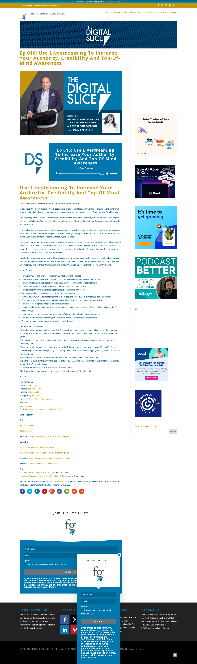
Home (106, 12)
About (163, 12)
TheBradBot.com (60, 481)
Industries (150, 12)
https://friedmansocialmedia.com (42, 463)
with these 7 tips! (112, 1)
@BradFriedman (27, 425)
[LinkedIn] (173, 6)
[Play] (57, 173)
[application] (85, 173)
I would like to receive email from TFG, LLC (96, 612)
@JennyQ (31, 385)
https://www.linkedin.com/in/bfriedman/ (37, 447)
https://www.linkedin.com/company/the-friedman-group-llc (45, 452)
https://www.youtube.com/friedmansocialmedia (49, 458)
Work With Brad (119, 12)
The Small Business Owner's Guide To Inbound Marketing (45, 476)
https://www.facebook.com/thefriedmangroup (49, 436)
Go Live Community (43, 399)
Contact (173, 12)
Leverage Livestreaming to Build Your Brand (44, 409)
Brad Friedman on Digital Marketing (36, 472)
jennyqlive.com (26, 406)
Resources (135, 12)
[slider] (112, 173)
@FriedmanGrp (26, 431)
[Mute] (107, 173)
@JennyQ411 (35, 388)
